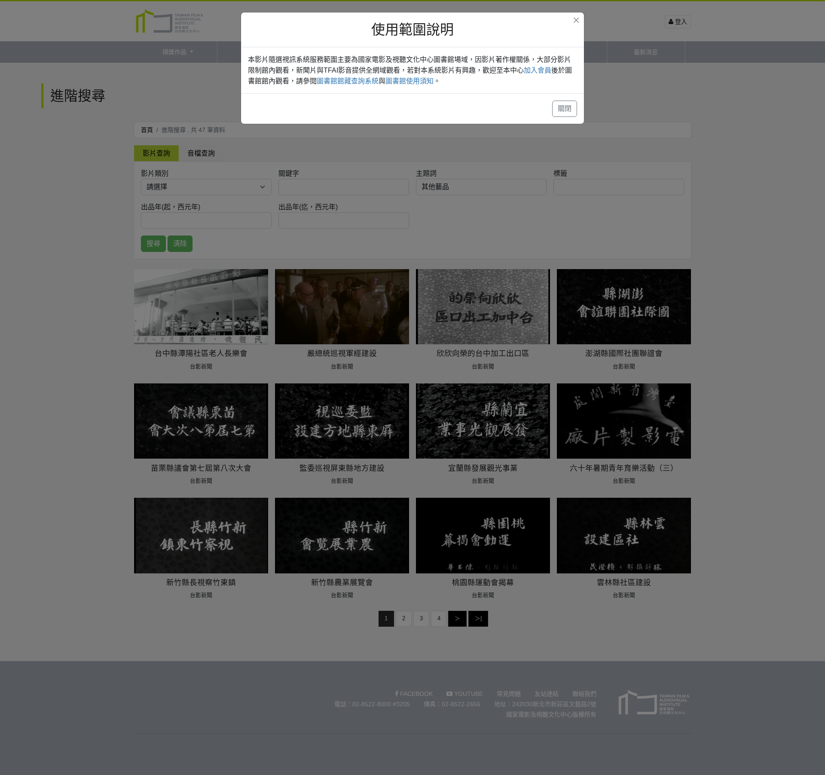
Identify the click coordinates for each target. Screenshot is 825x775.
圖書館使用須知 (409, 81)
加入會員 (537, 70)
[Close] (576, 20)
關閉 (564, 108)
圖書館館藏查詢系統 (348, 81)
